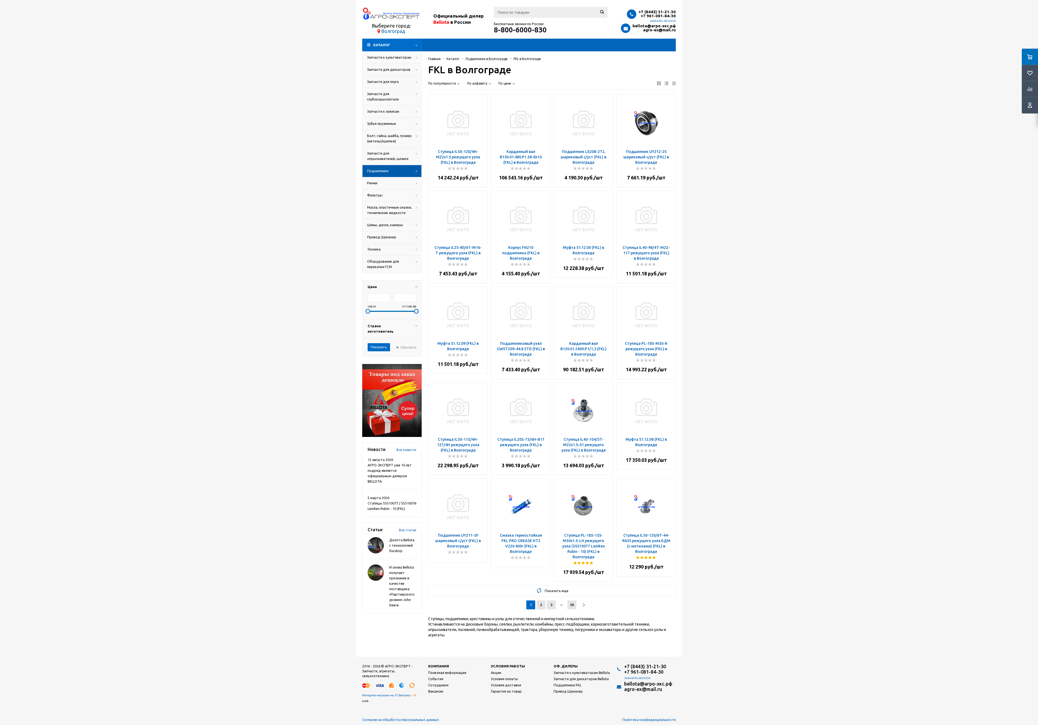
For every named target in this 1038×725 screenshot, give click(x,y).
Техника (374, 249)
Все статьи (407, 530)
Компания (438, 666)
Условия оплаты (504, 679)
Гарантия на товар (506, 691)
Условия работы (508, 666)
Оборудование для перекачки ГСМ (383, 264)
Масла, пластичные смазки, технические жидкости (389, 210)
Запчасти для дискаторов (388, 69)
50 (572, 605)
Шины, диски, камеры (385, 225)
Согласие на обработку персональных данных (400, 719)
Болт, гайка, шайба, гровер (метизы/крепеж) (389, 138)
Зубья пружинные (381, 123)
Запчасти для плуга (383, 81)
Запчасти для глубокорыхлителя (383, 96)
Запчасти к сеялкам (383, 111)
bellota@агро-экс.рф (654, 26)
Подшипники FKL (567, 685)
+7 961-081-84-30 (658, 16)
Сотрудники (438, 685)
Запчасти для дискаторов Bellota (581, 679)
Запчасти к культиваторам (389, 57)
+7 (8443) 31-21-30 (657, 12)
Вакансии (435, 691)
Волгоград (393, 31)
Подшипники (377, 171)
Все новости (406, 450)
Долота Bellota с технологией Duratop (401, 545)
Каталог (381, 45)
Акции (496, 672)
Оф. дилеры (566, 666)
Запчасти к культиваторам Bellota (582, 672)
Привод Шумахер (381, 237)
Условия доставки (506, 685)
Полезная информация (447, 672)
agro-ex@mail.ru (659, 30)
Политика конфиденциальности (649, 719)
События (435, 679)
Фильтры (374, 195)
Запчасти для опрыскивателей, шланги (387, 156)
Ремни (372, 183)
